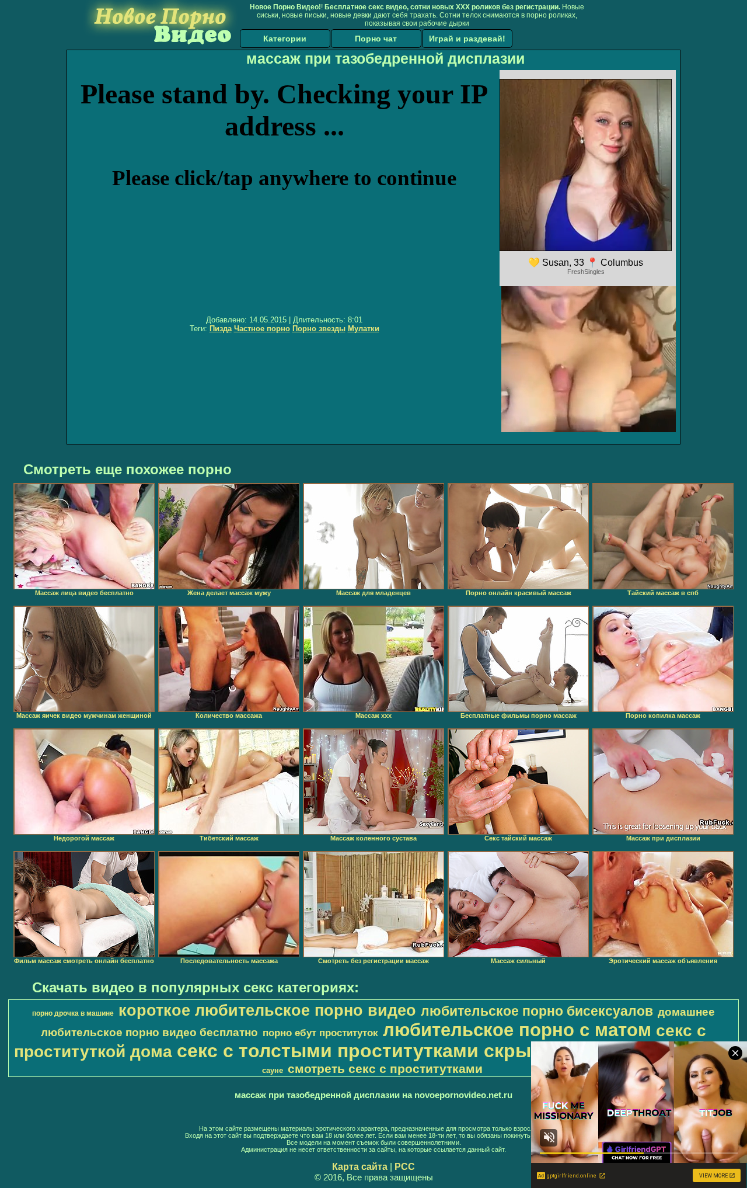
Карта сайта (360, 1167)
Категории (284, 38)
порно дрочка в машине (73, 1013)
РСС (405, 1167)
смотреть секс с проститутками (385, 1069)
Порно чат (376, 38)
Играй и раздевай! (467, 38)
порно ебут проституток (320, 1032)
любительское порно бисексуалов (537, 1011)
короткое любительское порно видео (267, 1010)
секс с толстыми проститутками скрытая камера (405, 1050)
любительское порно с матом (517, 1030)
